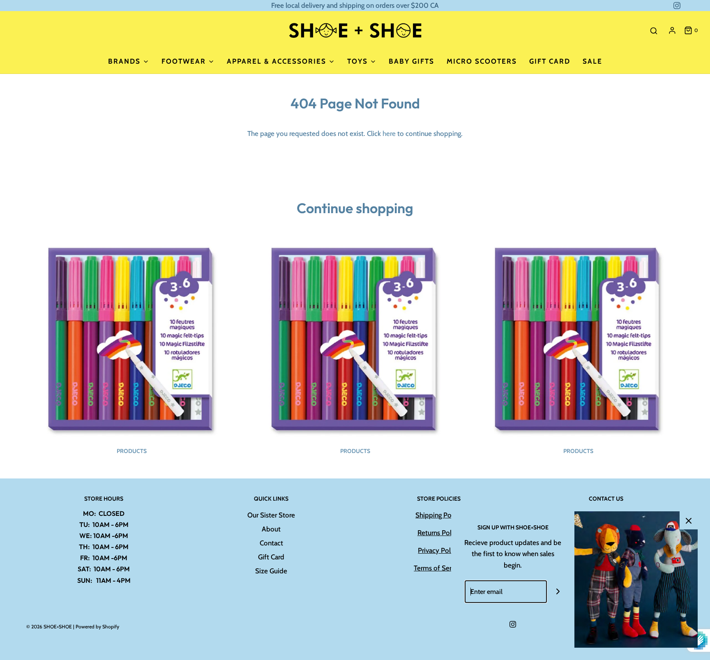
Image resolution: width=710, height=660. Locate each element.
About (271, 529)
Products (132, 451)
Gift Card (549, 61)
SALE (592, 61)
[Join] (558, 591)
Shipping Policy (438, 515)
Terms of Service (438, 568)
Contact (271, 543)
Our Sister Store (271, 515)
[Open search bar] (653, 30)
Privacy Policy (438, 550)
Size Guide (271, 571)
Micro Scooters (482, 61)
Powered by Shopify (97, 626)
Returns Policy (438, 533)
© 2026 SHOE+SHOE (49, 626)
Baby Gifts (411, 61)
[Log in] (672, 30)
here (389, 133)
